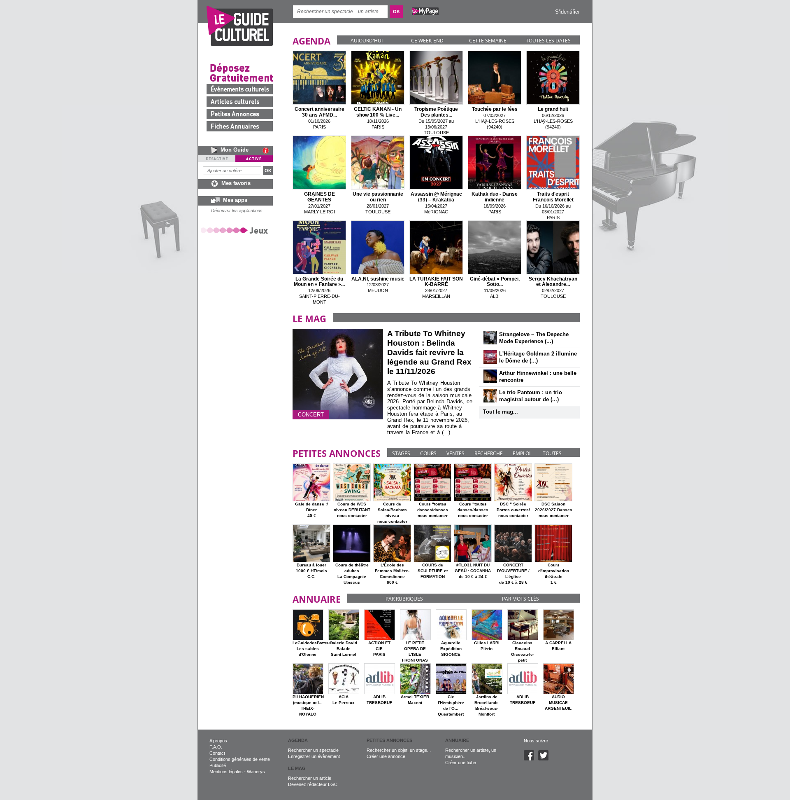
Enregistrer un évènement (314, 756)
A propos (218, 740)
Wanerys (256, 771)
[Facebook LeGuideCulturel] (531, 758)
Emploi (521, 453)
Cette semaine (488, 40)
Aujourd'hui (367, 40)
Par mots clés (520, 598)
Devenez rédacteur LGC (312, 784)
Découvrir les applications (237, 210)
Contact (217, 753)
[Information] (268, 150)
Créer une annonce (386, 756)
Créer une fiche (460, 762)
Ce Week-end (427, 40)
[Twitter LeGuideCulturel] (545, 758)
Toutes (552, 453)
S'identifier (567, 12)
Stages (401, 453)
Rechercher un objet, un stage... (399, 750)
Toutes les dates (548, 40)
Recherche (488, 453)
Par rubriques (404, 598)
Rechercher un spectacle (313, 750)
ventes (455, 453)
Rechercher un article (309, 778)
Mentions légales (226, 771)
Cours (428, 453)
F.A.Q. (215, 746)
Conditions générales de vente (239, 759)
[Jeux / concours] (236, 230)
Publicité (217, 765)
